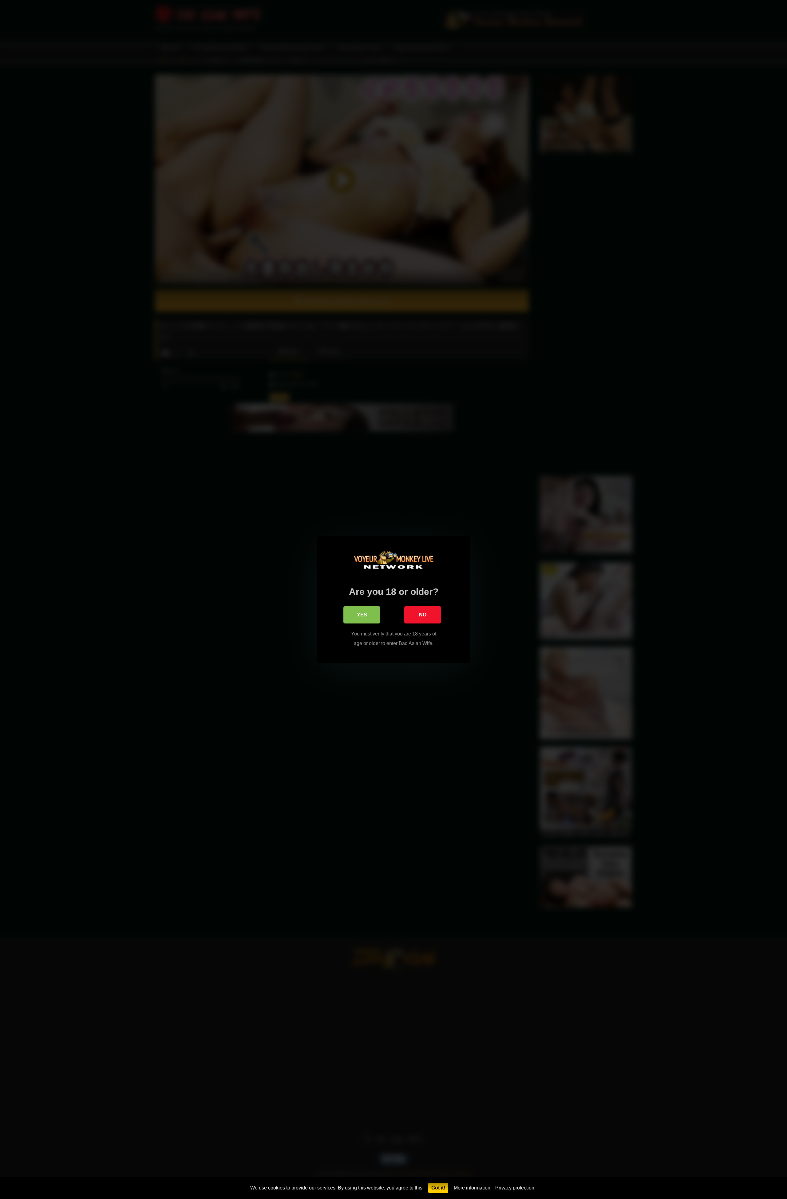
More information (472, 1187)
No (422, 614)
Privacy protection (514, 1187)
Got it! (438, 1187)
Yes (362, 614)
